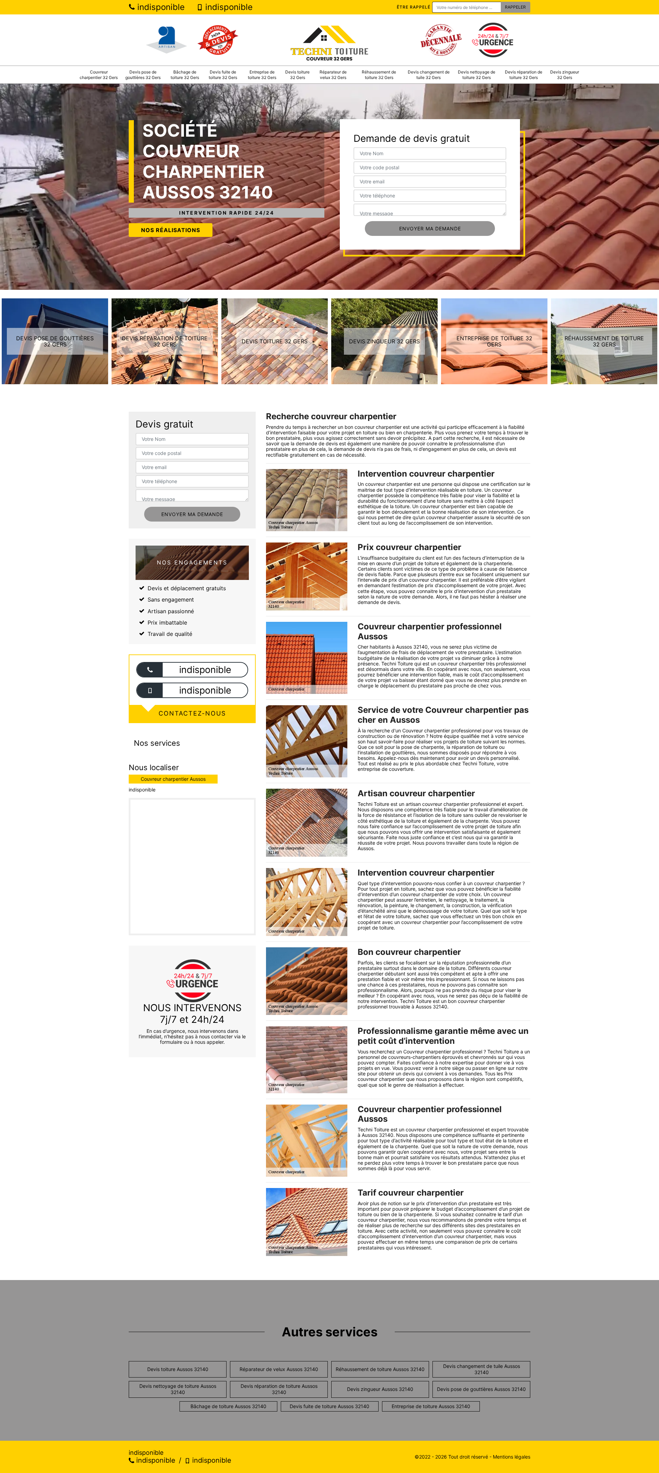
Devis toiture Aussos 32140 (177, 1369)
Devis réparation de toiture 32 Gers (523, 74)
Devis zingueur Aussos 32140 (380, 1389)
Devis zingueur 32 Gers (564, 74)
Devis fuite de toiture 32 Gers (223, 74)
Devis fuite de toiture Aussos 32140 (329, 1406)
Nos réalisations (170, 230)
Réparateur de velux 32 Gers (333, 74)
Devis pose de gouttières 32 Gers (143, 74)
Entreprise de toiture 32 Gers (262, 74)
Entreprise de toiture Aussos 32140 (431, 1406)
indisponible (160, 7)
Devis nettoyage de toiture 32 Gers (476, 74)
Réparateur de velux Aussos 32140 (279, 1369)
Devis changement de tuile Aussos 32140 (481, 1369)
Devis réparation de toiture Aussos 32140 (279, 1389)
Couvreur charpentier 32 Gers (99, 74)
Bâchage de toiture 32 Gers (185, 74)
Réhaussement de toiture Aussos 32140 (380, 1369)
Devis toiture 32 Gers (297, 74)
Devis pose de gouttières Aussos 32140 (481, 1389)
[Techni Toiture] (329, 40)
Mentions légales (511, 1457)
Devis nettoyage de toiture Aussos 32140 (177, 1389)
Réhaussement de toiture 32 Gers (379, 74)
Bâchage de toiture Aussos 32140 (228, 1406)
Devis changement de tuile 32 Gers (429, 74)
